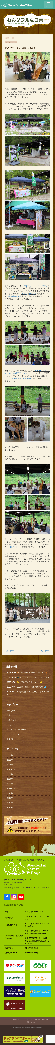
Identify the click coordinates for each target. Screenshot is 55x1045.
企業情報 (16, 1019)
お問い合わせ (30, 1022)
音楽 (16, 42)
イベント (11, 42)
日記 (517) (11, 724)
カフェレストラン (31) (16, 729)
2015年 (11, 807)
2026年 (11, 755)
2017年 (11, 798)
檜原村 (24, 293)
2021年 (11, 779)
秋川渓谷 (32, 293)
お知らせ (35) (12, 720)
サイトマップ (27, 1019)
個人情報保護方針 (41, 1019)
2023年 (11, 769)
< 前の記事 (9, 651)
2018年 (11, 793)
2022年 (11, 774)
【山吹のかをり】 (14, 547)
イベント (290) (13, 734)
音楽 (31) (11, 739)
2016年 (11, 802)
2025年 (11, 759)
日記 (6, 42)
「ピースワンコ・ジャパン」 (35, 285)
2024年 (11, 764)
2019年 (11, 788)
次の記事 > (45, 651)
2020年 (11, 783)
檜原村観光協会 (14, 296)
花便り (9, 715)
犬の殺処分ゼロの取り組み (21, 378)
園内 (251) (11, 710)
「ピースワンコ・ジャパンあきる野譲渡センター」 (27, 371)
